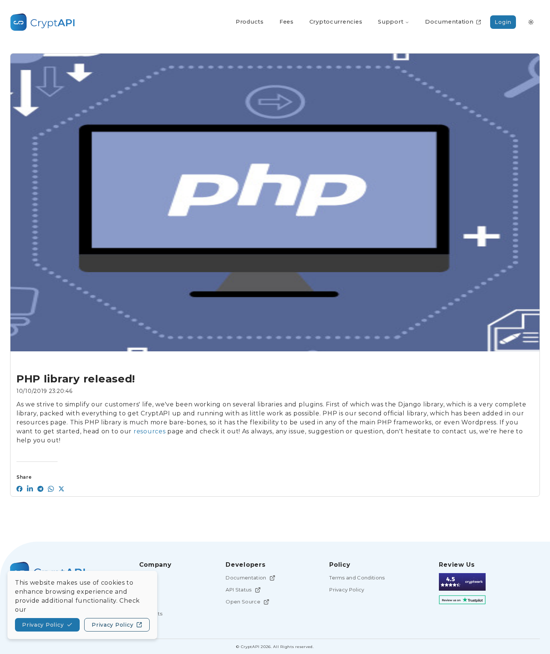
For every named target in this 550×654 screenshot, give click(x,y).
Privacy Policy (346, 590)
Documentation (246, 578)
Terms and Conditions (357, 578)
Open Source (243, 602)
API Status (238, 590)
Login (503, 22)
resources (149, 431)
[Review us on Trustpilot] (462, 600)
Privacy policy (43, 624)
